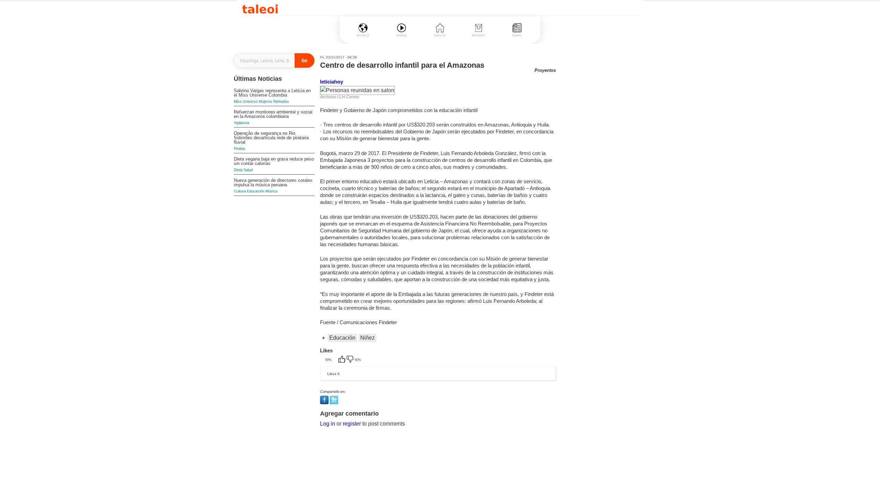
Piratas (239, 148)
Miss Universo (246, 101)
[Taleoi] (260, 8)
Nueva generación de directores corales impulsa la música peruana (273, 182)
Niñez (367, 338)
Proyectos (545, 70)
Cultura (240, 191)
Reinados (281, 101)
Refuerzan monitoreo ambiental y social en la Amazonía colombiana (273, 114)
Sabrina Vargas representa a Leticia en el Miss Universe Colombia (272, 93)
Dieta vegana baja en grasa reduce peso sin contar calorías (274, 161)
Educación (255, 191)
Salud (248, 170)
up (342, 360)
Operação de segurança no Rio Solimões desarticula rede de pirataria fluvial (271, 138)
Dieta (238, 170)
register (352, 424)
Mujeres (265, 101)
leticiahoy (331, 82)
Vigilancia (241, 123)
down (350, 360)
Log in (327, 424)
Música (271, 191)
